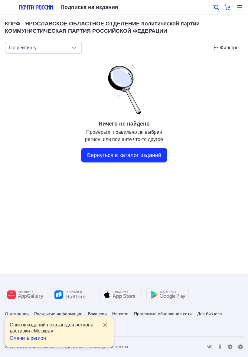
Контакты (119, 346)
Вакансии (97, 313)
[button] (215, 7)
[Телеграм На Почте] (230, 347)
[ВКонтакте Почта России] (209, 347)
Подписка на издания (89, 7)
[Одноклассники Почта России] (220, 347)
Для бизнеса (209, 313)
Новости (120, 313)
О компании (17, 313)
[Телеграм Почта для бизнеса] (240, 347)
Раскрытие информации (58, 313)
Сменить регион (28, 338)
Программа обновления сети (163, 313)
